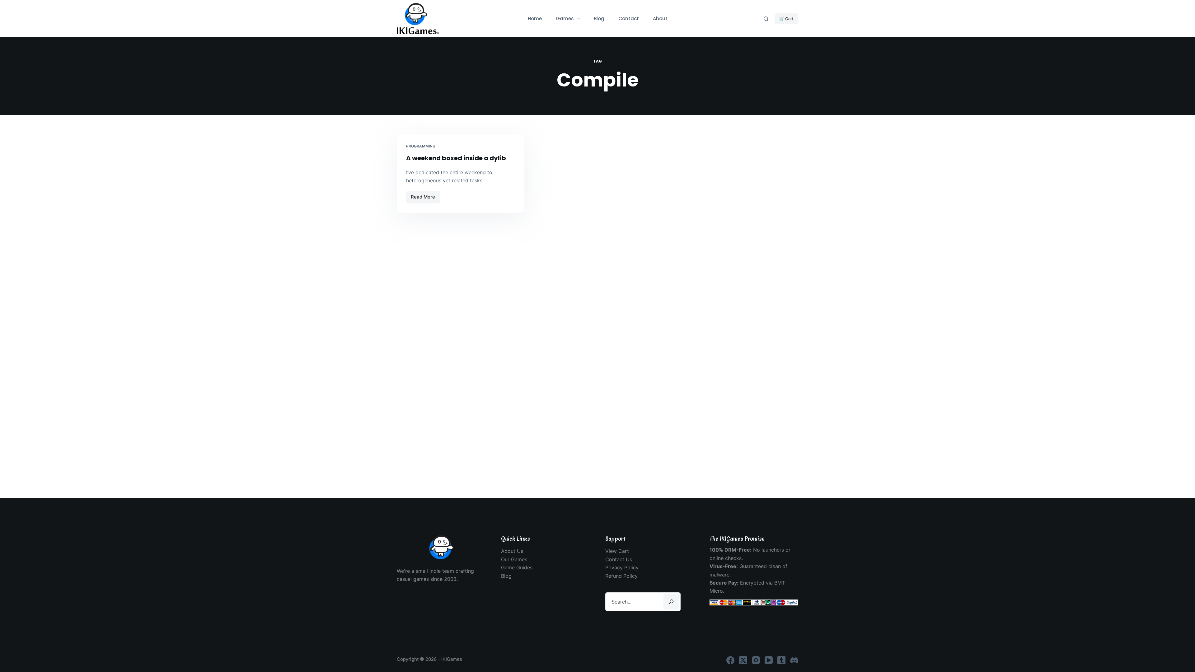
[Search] (766, 18)
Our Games (514, 559)
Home (535, 18)
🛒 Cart (786, 18)
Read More (425, 198)
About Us (512, 551)
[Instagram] (756, 660)
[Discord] (794, 660)
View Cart (617, 551)
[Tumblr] (781, 660)
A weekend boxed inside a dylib (456, 158)
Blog (599, 18)
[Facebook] (730, 660)
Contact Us (618, 559)
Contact (628, 18)
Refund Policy (621, 576)
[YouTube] (769, 660)
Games (565, 18)
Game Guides (516, 567)
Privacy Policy (622, 567)
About (660, 18)
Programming (420, 146)
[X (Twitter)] (743, 660)
